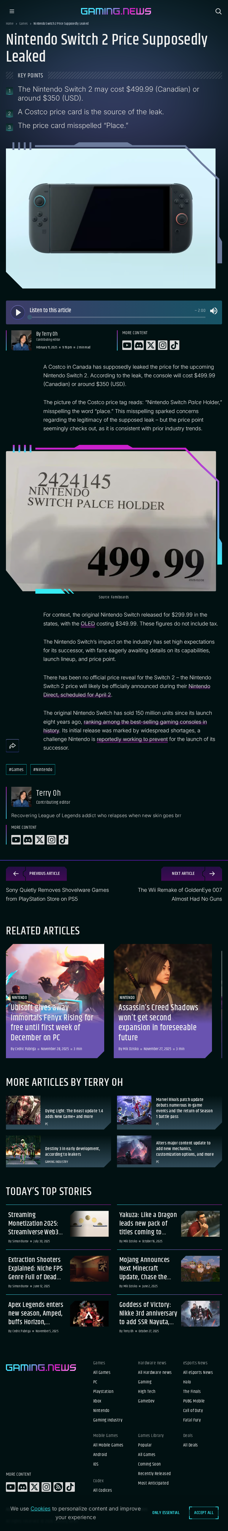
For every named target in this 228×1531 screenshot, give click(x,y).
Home (9, 23)
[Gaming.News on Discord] (22, 1487)
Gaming (144, 1382)
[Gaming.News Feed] (58, 1487)
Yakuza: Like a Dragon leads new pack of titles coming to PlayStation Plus (148, 1223)
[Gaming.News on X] (34, 1487)
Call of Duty (193, 1410)
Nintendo (101, 1410)
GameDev (146, 1401)
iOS (95, 1464)
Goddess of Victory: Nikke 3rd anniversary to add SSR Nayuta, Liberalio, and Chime (148, 1313)
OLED (88, 623)
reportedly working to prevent (132, 739)
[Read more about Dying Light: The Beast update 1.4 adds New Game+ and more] (58, 1113)
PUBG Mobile (194, 1401)
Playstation (103, 1391)
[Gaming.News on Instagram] (46, 1487)
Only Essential (166, 1512)
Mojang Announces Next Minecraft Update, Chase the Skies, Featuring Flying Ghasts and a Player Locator (145, 1268)
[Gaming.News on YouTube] (10, 1487)
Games (23, 23)
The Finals (192, 1391)
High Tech (146, 1391)
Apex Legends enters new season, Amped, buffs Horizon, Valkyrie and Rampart (37, 1313)
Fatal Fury (192, 1420)
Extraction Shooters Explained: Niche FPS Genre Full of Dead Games (35, 1268)
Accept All (203, 1512)
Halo (187, 1382)
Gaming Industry (107, 1420)
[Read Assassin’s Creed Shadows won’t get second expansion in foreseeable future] (163, 1001)
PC (95, 1382)
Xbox (97, 1401)
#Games (16, 769)
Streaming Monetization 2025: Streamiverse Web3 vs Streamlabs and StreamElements (33, 1223)
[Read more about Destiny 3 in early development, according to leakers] (58, 1151)
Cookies (41, 1508)
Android (100, 1454)
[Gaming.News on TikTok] (70, 1487)
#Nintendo (42, 769)
